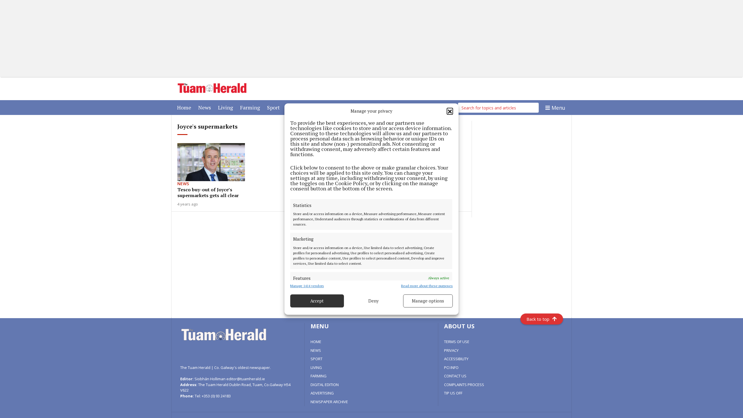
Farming (251, 107)
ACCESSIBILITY (456, 358)
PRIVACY (451, 350)
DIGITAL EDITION (325, 384)
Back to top (537, 319)
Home (185, 107)
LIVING (316, 367)
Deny (373, 301)
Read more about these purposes (427, 286)
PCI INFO (451, 367)
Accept (317, 301)
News (205, 107)
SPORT (316, 358)
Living (226, 107)
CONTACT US (455, 376)
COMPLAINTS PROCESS (464, 384)
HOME (316, 341)
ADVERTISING (322, 393)
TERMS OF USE (456, 341)
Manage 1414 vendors (307, 286)
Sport (274, 107)
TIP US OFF (453, 393)
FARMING (319, 376)
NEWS (316, 350)
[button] (450, 111)
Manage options (428, 301)
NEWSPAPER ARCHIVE (329, 401)
